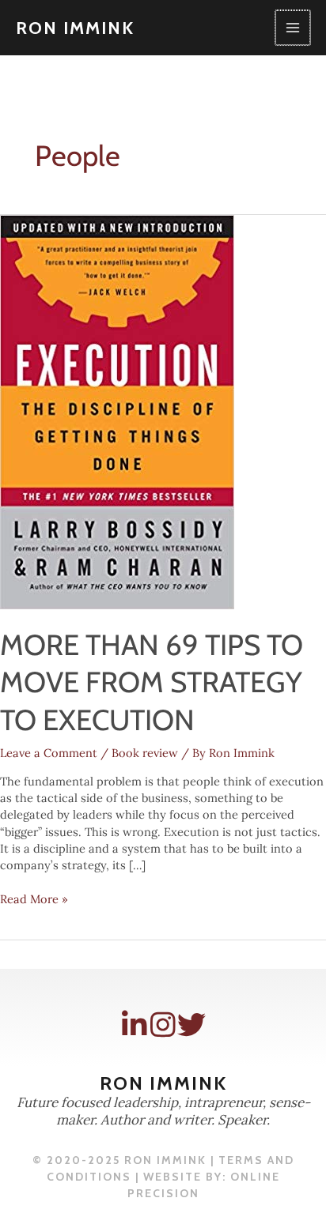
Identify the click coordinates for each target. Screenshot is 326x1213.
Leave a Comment (48, 752)
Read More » (34, 899)
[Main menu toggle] (292, 27)
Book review (145, 752)
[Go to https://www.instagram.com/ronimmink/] (163, 1025)
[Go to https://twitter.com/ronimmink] (191, 1025)
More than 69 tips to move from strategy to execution (151, 682)
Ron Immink (75, 27)
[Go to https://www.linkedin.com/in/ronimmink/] (134, 1025)
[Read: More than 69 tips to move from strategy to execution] (117, 410)
